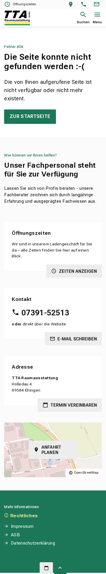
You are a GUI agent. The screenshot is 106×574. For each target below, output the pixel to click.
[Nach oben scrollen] (60, 568)
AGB (15, 535)
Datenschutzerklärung (33, 543)
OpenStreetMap (86, 473)
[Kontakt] (97, 4)
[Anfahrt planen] (72, 4)
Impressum (22, 526)
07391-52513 (45, 312)
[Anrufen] (85, 4)
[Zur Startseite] (17, 18)
